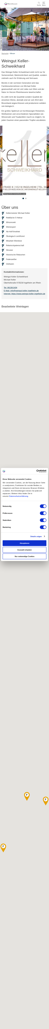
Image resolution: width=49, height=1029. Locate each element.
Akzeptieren (24, 543)
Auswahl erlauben (24, 550)
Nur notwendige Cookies (24, 556)
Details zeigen (36, 536)
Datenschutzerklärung (18, 496)
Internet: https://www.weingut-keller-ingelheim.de (24, 294)
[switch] (43, 513)
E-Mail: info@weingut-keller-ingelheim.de (21, 291)
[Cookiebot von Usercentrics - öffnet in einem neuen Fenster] (36, 471)
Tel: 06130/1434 (10, 288)
